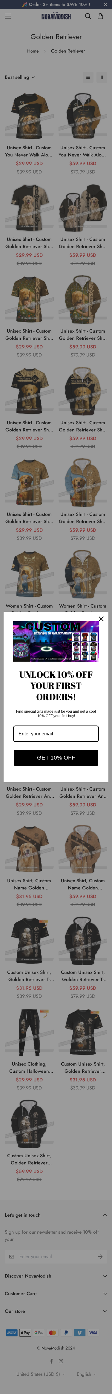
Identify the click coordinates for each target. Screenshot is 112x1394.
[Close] (101, 619)
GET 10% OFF (56, 757)
